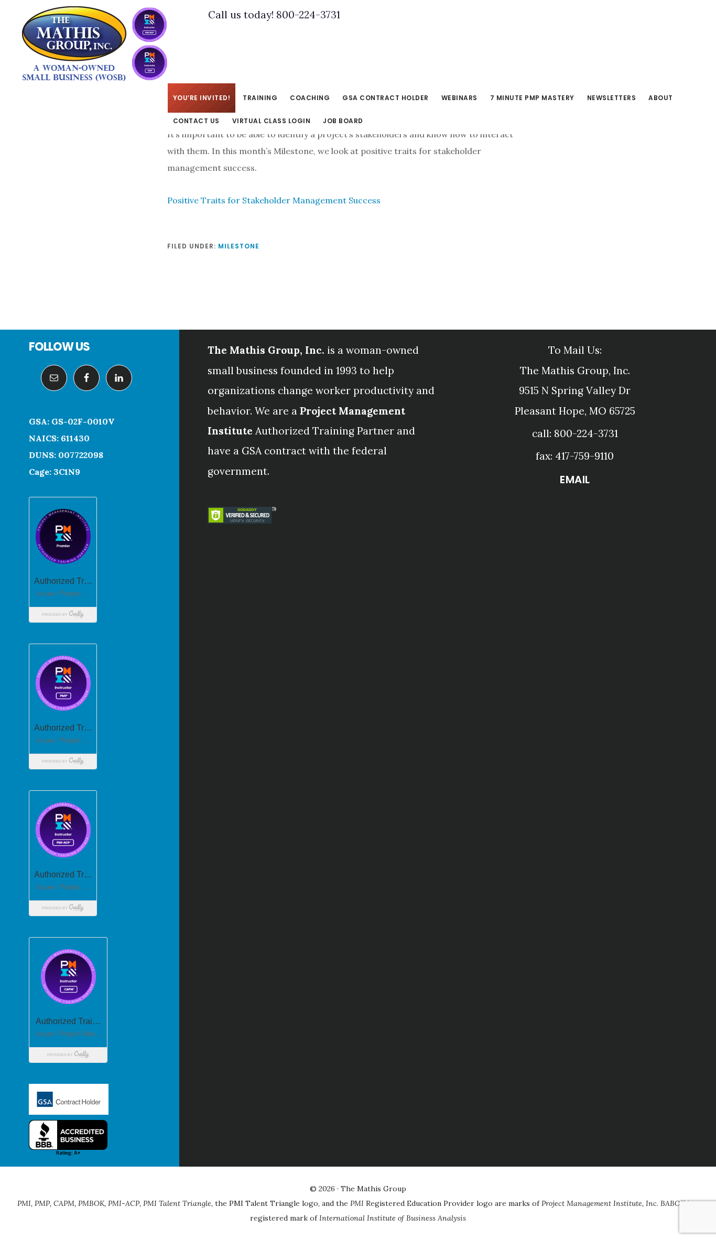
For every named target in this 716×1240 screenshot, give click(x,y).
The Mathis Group (94, 44)
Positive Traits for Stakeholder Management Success (274, 200)
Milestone (238, 246)
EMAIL (575, 479)
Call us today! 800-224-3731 (274, 14)
